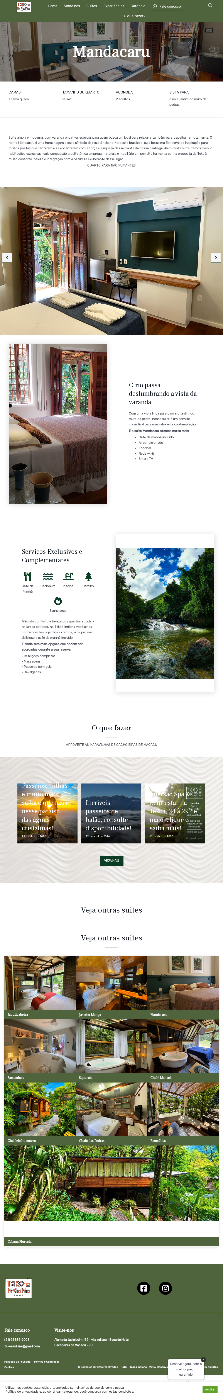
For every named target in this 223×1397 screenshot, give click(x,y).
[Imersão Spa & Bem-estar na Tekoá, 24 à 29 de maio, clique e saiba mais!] (175, 813)
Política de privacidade (22, 1392)
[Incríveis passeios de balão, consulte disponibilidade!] (111, 813)
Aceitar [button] (210, 1389)
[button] (210, 5)
